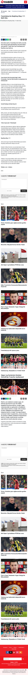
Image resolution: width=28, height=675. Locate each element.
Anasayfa (5, 11)
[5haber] (7, 2)
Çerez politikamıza (22, 672)
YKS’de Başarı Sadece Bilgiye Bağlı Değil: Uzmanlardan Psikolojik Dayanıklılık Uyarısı (15, 6)
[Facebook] (2, 39)
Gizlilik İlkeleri (21, 647)
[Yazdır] (10, 39)
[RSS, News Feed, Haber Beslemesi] (20, 652)
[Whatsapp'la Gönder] (8, 39)
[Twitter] (4, 39)
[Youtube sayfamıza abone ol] (14, 652)
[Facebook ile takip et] (7, 652)
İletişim (15, 647)
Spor (9, 11)
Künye (10, 647)
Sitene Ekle (14, 649)
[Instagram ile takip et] (17, 652)
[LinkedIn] (6, 39)
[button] (21, 39)
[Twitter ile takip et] (10, 652)
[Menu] (25, 2)
